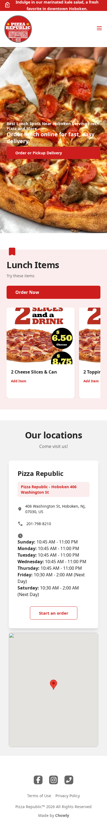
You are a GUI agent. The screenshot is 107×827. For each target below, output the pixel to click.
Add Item (18, 381)
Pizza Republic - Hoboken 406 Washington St (49, 489)
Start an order (53, 613)
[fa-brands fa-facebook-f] (38, 780)
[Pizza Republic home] (18, 29)
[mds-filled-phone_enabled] (68, 780)
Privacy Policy (67, 795)
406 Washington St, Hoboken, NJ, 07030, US (55, 509)
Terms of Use (39, 795)
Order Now (27, 292)
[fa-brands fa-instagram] (53, 780)
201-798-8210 (38, 523)
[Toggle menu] (99, 28)
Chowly (62, 815)
